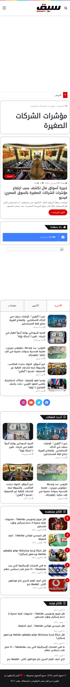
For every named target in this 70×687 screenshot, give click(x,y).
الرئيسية (61, 106)
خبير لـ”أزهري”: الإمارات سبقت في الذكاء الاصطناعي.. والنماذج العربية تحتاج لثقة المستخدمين (27, 320)
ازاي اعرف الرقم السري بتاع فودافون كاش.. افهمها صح (27, 582)
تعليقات (12, 305)
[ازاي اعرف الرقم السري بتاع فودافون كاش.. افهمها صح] (58, 585)
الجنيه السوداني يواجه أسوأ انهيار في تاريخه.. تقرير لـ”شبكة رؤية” (25, 335)
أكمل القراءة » (58, 212)
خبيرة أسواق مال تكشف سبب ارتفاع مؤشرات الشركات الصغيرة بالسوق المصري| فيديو (35, 193)
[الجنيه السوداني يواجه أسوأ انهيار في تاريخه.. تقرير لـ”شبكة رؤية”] (57, 337)
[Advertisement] (35, 53)
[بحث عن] (65, 9)
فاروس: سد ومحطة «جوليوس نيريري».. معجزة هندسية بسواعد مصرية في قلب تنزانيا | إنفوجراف (25, 351)
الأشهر (35, 305)
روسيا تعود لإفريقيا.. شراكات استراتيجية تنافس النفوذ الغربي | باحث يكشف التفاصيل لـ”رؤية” (25, 384)
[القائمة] (4, 9)
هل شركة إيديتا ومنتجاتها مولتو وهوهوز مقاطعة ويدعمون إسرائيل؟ (24, 552)
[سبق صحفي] (48, 8)
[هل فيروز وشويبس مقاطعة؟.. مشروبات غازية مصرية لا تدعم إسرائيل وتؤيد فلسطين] (58, 523)
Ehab (63, 183)
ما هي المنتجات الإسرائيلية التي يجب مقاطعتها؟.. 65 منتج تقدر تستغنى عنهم (25, 567)
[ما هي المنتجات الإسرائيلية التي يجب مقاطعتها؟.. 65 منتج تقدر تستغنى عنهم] (58, 570)
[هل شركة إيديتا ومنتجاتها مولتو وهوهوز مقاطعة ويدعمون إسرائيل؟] (58, 555)
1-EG (13, 681)
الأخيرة (58, 305)
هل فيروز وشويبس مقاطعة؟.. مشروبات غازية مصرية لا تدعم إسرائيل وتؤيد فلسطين (25, 523)
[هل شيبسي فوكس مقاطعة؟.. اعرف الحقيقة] (58, 540)
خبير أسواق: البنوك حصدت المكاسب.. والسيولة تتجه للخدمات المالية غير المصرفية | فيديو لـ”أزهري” (26, 368)
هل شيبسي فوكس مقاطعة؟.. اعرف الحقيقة (27, 537)
